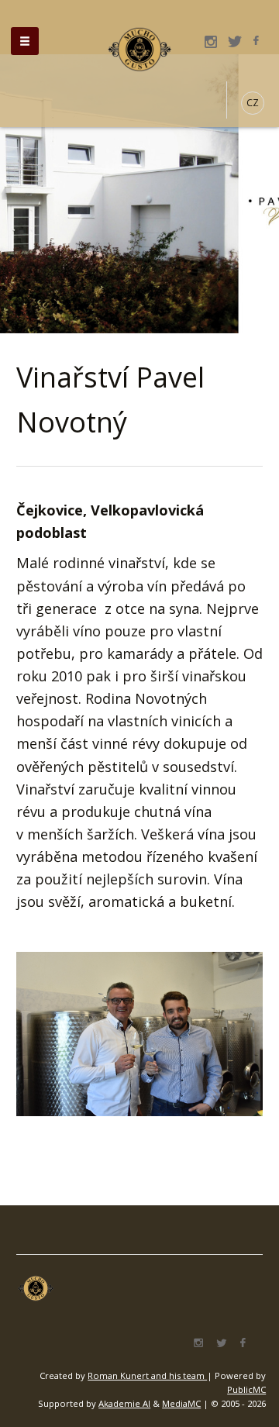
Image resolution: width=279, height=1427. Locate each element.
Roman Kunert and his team (147, 1375)
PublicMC (246, 1389)
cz (252, 102)
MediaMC (181, 1403)
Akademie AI (124, 1403)
